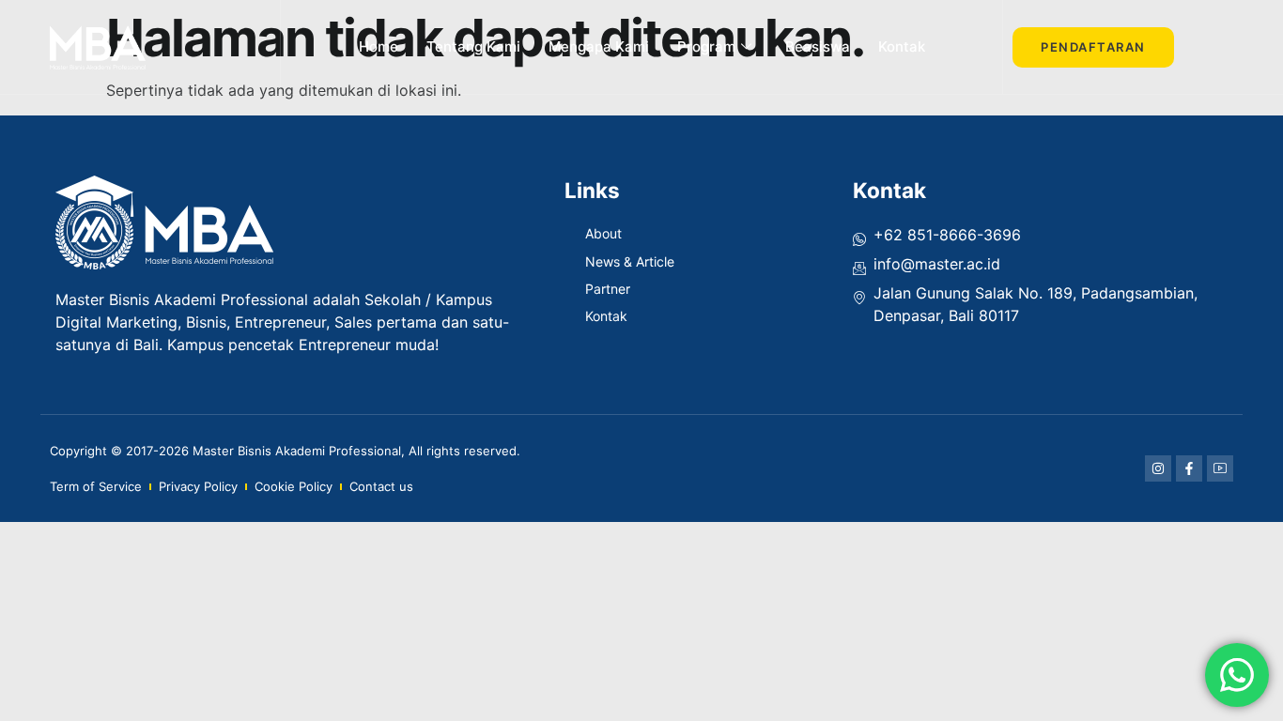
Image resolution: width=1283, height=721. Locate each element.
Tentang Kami (473, 46)
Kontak (901, 46)
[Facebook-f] (1189, 468)
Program (706, 46)
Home (378, 46)
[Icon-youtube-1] (1220, 468)
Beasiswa (817, 46)
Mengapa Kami (599, 46)
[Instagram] (1158, 468)
